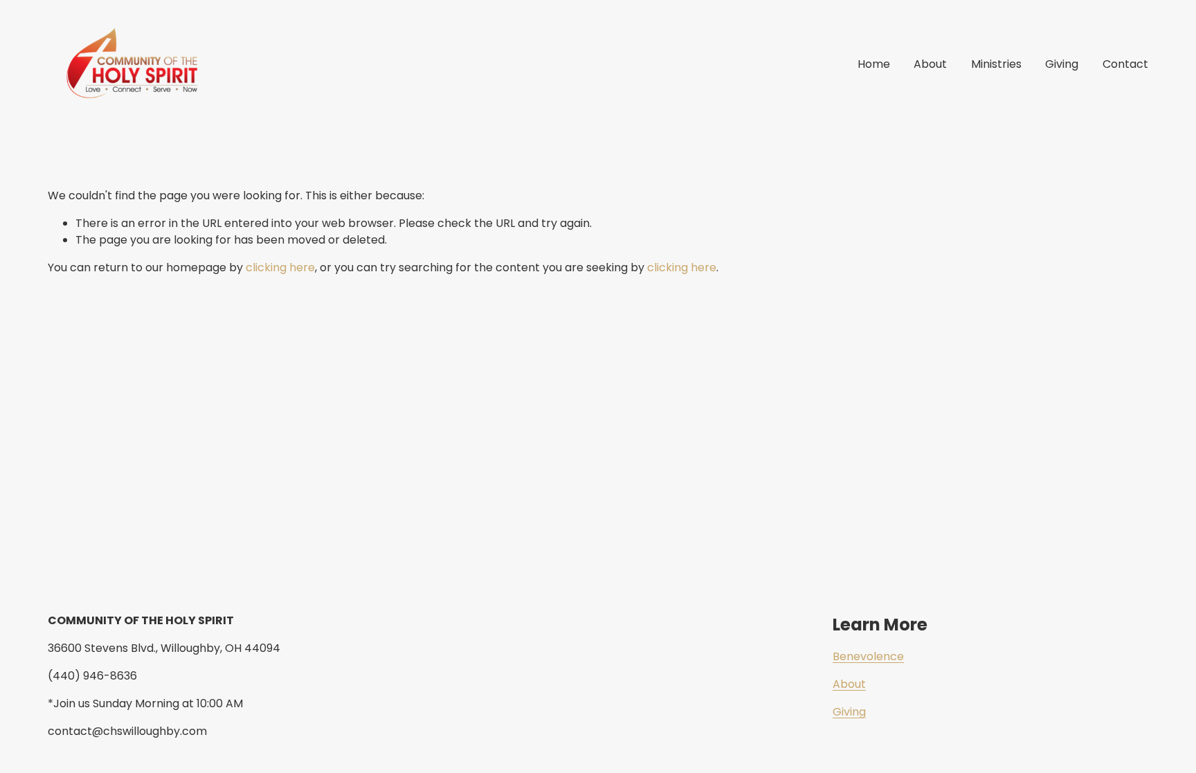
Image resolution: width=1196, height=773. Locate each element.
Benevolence (868, 656)
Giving (1061, 64)
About (930, 64)
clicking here (280, 267)
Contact (1125, 64)
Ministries (996, 64)
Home (874, 64)
